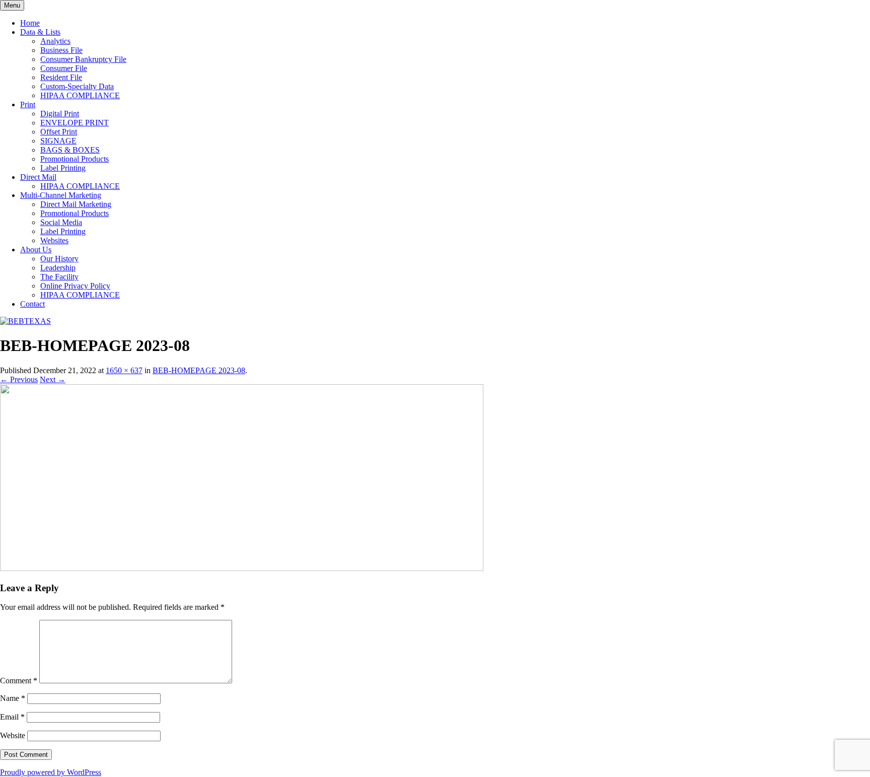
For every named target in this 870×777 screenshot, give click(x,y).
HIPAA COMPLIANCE (80, 95)
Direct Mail (38, 177)
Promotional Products (74, 159)
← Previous (19, 379)
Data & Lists (40, 32)
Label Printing (63, 168)
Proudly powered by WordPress (50, 772)
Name (12, 698)
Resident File (61, 77)
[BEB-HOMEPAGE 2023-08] (241, 568)
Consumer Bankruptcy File (83, 59)
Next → (52, 379)
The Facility (59, 276)
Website (12, 735)
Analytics (55, 41)
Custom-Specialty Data (77, 86)
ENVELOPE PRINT (74, 122)
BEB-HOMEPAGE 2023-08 (199, 370)
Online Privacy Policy (75, 285)
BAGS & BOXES (70, 150)
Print (27, 104)
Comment (18, 680)
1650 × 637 (124, 370)
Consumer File (63, 68)
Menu (12, 5)
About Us (35, 249)
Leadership (58, 267)
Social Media (61, 222)
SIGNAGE (58, 140)
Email (12, 717)
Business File (61, 50)
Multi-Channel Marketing (60, 195)
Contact (32, 304)
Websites (54, 240)
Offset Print (58, 131)
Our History (59, 258)
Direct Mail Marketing (75, 204)
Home (30, 23)
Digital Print (59, 113)
